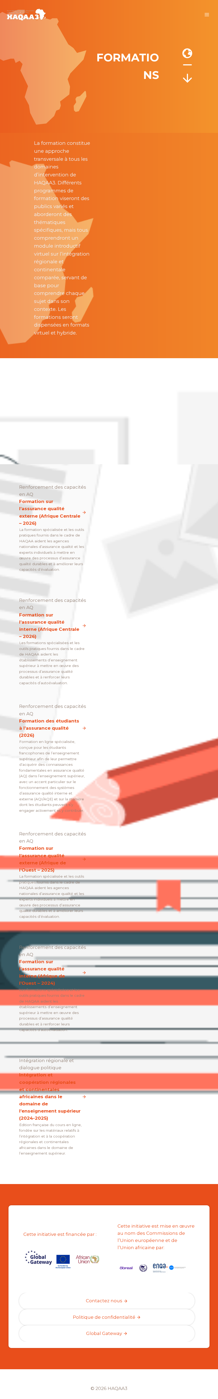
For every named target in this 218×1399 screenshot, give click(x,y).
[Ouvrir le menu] (207, 14)
